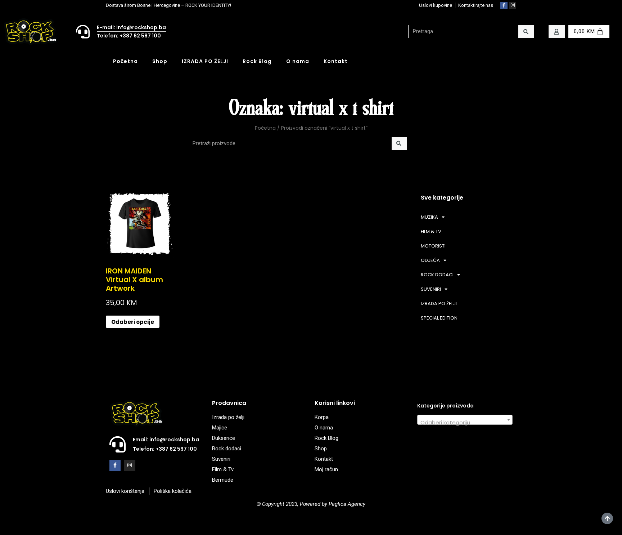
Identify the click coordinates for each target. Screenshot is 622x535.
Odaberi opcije (132, 322)
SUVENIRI (431, 289)
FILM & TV (431, 231)
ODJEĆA (430, 260)
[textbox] (465, 423)
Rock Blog (257, 61)
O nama (297, 61)
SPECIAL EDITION (439, 318)
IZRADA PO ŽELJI (205, 61)
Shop (159, 61)
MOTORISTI (433, 245)
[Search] (526, 31)
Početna (125, 61)
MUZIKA (429, 217)
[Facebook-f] (504, 5)
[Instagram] (513, 5)
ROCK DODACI (437, 274)
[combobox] (465, 420)
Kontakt (336, 61)
